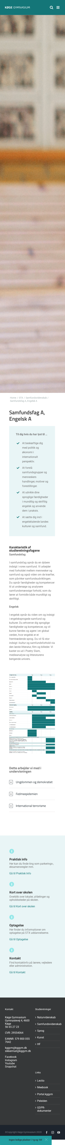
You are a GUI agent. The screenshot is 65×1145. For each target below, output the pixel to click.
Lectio (40, 1080)
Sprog (40, 1030)
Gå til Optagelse (18, 939)
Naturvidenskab (46, 1017)
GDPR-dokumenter (44, 1109)
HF (38, 1044)
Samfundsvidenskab (47, 1024)
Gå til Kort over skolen (22, 906)
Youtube (10, 1063)
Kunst (40, 1037)
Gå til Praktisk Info (20, 873)
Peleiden (42, 1100)
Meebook (42, 1087)
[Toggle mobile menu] (58, 7)
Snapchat (10, 1066)
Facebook (10, 1056)
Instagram (11, 1060)
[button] (46, 1139)
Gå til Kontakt (17, 972)
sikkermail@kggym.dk (18, 1051)
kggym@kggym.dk (16, 1047)
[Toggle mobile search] (51, 7)
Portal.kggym (45, 1094)
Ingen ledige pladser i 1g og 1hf (25, 1139)
